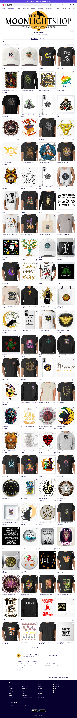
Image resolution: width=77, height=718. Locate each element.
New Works (11, 688)
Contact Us (40, 695)
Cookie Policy (36, 705)
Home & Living (40, 8)
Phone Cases (26, 8)
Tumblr (56, 690)
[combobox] (32, 4)
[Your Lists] (70, 5)
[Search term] (51, 5)
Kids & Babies (49, 8)
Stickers (18, 8)
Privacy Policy (17, 705)
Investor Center (25, 686)
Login (10, 693)
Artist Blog (24, 695)
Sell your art (24, 691)
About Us (24, 684)
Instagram (57, 684)
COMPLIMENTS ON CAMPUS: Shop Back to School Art (38, 1)
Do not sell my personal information (27, 705)
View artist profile (44, 34)
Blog (10, 690)
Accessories (56, 8)
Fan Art (10, 686)
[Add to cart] (18, 92)
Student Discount (12, 691)
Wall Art (33, 8)
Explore (4, 8)
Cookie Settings (41, 697)
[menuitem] (4, 8)
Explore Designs (42, 38)
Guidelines (40, 690)
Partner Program (25, 688)
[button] (38, 1)
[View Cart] (73, 5)
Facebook (57, 686)
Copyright (40, 693)
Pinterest (56, 691)
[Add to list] (18, 48)
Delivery (39, 684)
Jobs (23, 693)
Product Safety (41, 691)
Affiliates (24, 690)
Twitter (56, 688)
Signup (10, 695)
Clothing (11, 8)
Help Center (40, 688)
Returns (39, 686)
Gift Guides (11, 684)
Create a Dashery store (27, 697)
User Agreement (11, 705)
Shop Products (34, 38)
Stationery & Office (66, 8)
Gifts (74, 8)
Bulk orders (11, 697)
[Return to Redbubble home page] (7, 5)
